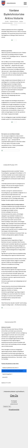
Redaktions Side (7, 406)
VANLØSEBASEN (11, 3)
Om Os (14, 395)
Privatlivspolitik (14, 409)
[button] (25, 3)
